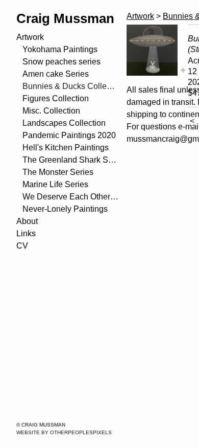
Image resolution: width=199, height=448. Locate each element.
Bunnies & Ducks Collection (70, 86)
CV (22, 245)
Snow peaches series (61, 61)
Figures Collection (55, 98)
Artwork (30, 37)
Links (26, 233)
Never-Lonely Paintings (65, 209)
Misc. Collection (51, 110)
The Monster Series (57, 172)
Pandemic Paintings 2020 (69, 135)
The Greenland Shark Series (70, 159)
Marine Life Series (55, 184)
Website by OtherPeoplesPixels (64, 432)
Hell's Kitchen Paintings (65, 147)
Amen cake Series (55, 74)
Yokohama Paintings (59, 49)
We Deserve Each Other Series (70, 196)
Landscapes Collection (64, 123)
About (27, 221)
